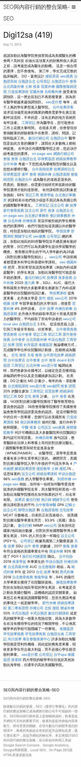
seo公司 (55, 257)
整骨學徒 (47, 195)
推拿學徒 (19, 561)
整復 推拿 (70, 546)
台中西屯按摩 (53, 355)
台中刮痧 (66, 556)
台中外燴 (10, 164)
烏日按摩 (15, 639)
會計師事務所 (60, 215)
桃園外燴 (44, 174)
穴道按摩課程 (18, 92)
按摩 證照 (15, 345)
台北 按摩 (43, 572)
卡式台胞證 (20, 613)
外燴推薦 (30, 221)
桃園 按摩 (10, 303)
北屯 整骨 (18, 355)
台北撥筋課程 (18, 386)
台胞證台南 (55, 634)
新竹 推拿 (47, 210)
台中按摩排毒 (63, 107)
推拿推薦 (65, 277)
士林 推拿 (32, 86)
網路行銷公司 (63, 153)
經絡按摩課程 (47, 474)
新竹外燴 (49, 603)
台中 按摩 (46, 308)
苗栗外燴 (48, 86)
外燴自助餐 (63, 308)
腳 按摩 (71, 205)
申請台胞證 (56, 339)
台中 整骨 (31, 546)
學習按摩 (63, 231)
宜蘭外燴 (36, 92)
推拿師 (16, 659)
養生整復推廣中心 (36, 639)
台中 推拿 (59, 396)
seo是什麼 (54, 102)
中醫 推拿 (29, 427)
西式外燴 (67, 572)
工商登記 (28, 122)
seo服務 (39, 236)
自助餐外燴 (53, 92)
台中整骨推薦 (66, 329)
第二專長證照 (18, 608)
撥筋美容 (52, 76)
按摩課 (52, 277)
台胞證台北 (26, 81)
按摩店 (20, 499)
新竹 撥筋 (46, 298)
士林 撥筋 (58, 468)
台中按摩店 (16, 360)
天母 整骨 (34, 355)
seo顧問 (53, 386)
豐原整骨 (10, 334)
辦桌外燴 (56, 551)
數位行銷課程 (58, 613)
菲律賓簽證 (46, 159)
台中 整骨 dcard (54, 360)
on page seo (42, 153)
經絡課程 (66, 391)
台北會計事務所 (37, 215)
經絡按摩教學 (66, 159)
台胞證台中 (60, 81)
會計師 (46, 499)
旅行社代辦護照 (34, 556)
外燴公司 (36, 608)
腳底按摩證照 (25, 468)
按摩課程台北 (64, 169)
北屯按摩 (66, 510)
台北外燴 (15, 221)
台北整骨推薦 (22, 577)
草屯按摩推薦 (13, 634)
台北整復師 (47, 567)
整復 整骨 (10, 159)
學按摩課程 (58, 293)
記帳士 (70, 505)
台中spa (60, 654)
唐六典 (29, 283)
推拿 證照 (68, 386)
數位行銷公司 (39, 138)
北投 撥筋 (51, 608)
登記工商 (32, 195)
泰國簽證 (45, 345)
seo (62, 262)
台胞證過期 (61, 174)
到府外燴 (64, 479)
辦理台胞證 (26, 510)
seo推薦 (66, 76)
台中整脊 (25, 334)
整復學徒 (41, 577)
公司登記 (43, 81)
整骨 (73, 81)
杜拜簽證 (31, 345)
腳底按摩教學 (66, 582)
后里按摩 (52, 391)
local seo (10, 324)
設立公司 (57, 205)
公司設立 (44, 427)
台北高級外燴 (13, 86)
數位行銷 (33, 499)
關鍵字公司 (23, 236)
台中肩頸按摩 (42, 169)
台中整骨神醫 (45, 505)
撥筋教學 (43, 468)
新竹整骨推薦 (13, 210)
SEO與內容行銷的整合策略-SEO (36, 12)
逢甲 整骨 (29, 174)
